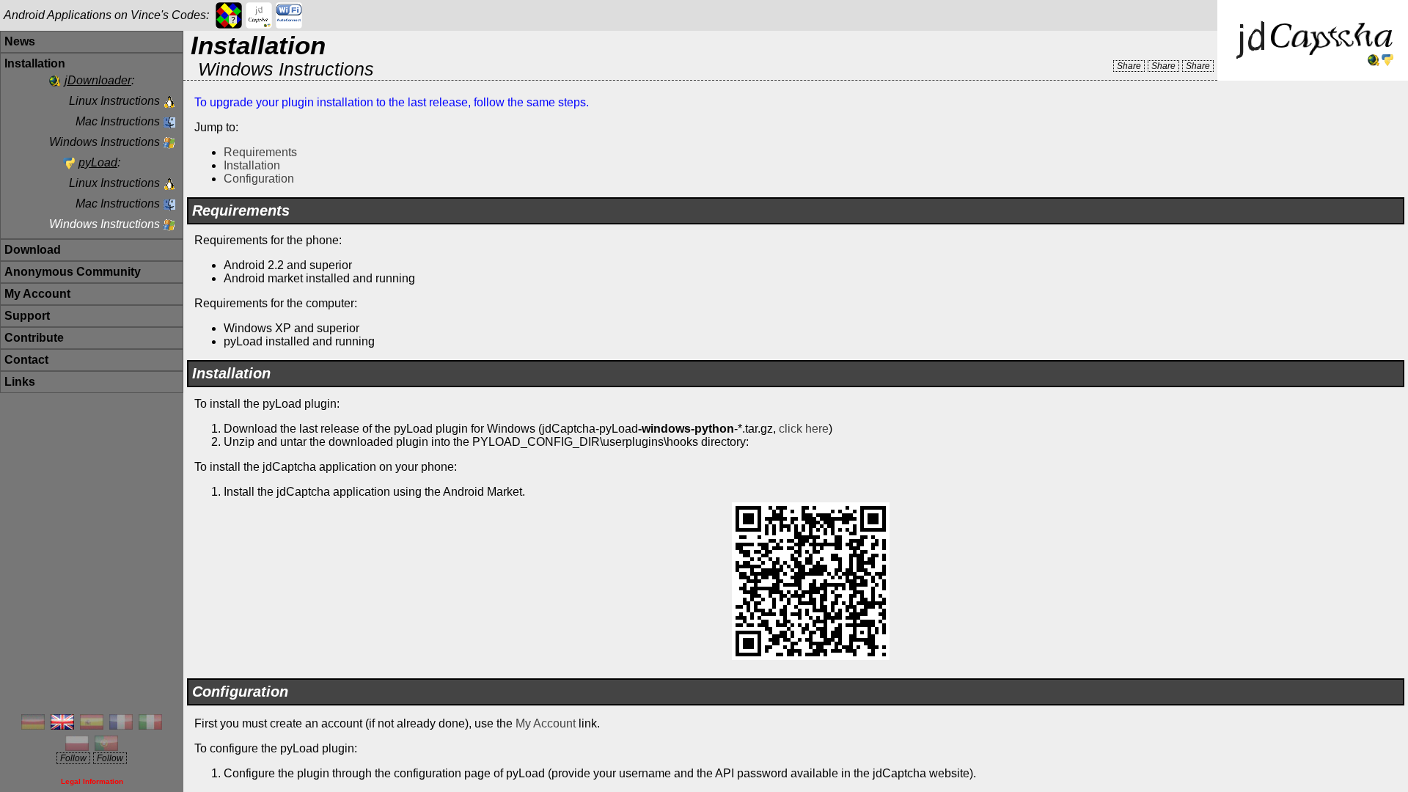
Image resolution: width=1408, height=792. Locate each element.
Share (1129, 66)
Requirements (260, 152)
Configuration (259, 178)
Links (19, 381)
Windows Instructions (104, 142)
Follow (73, 758)
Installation (252, 165)
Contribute (34, 337)
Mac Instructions (118, 121)
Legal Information (92, 781)
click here (804, 428)
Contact (26, 359)
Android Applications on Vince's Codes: (106, 15)
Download (32, 249)
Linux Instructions (114, 101)
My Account (37, 293)
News (19, 41)
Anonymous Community (72, 271)
